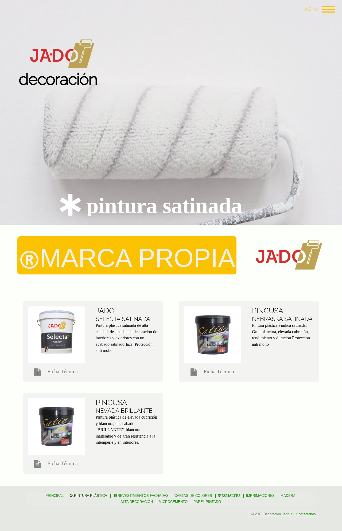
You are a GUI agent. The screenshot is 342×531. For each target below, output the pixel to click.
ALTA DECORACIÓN (137, 502)
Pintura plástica (90, 496)
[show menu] (327, 9)
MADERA (288, 496)
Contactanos (306, 514)
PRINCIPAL (54, 496)
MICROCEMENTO (173, 502)
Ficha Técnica (62, 371)
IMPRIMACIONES (260, 496)
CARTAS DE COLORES (193, 496)
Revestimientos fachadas (143, 496)
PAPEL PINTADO (207, 502)
